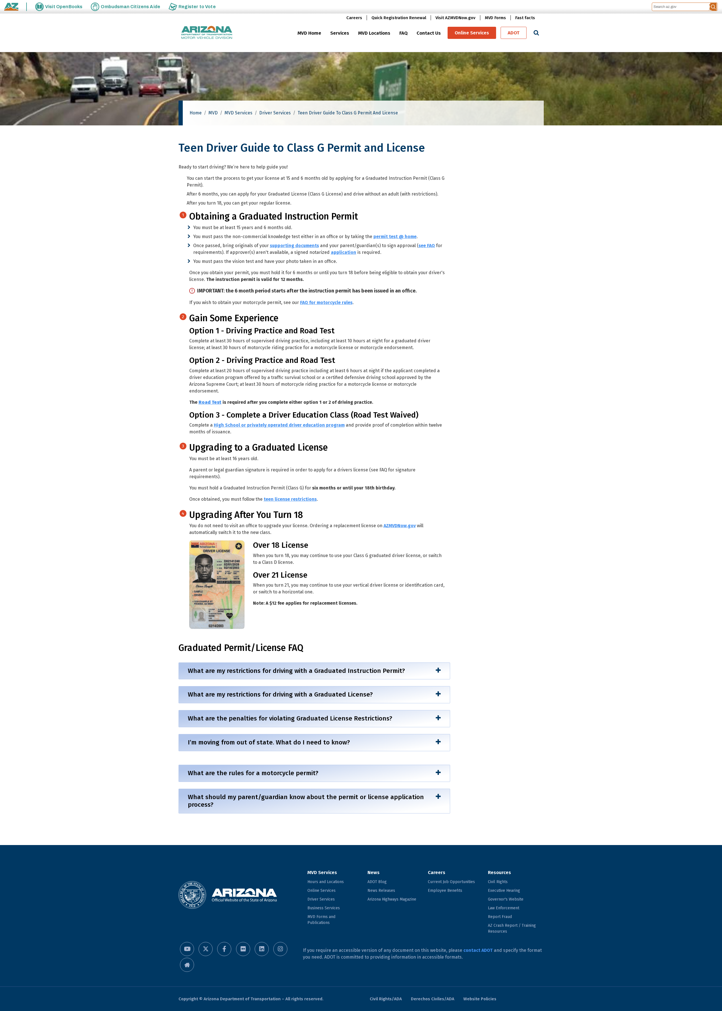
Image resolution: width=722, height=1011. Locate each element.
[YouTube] (187, 949)
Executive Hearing (504, 890)
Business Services (323, 908)
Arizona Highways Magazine (391, 899)
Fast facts (525, 17)
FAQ (403, 33)
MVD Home (309, 33)
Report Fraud (500, 916)
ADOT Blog (377, 881)
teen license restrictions (290, 499)
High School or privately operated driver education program (279, 425)
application (343, 252)
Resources (499, 872)
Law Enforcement (503, 908)
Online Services (472, 33)
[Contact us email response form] (187, 965)
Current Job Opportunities (451, 881)
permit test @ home (395, 236)
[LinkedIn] (262, 949)
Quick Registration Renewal (398, 17)
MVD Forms (495, 17)
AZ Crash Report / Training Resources (512, 928)
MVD (213, 113)
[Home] (207, 32)
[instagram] (280, 949)
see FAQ (427, 245)
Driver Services (275, 113)
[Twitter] (206, 949)
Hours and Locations (325, 881)
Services (339, 33)
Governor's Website (505, 899)
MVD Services (238, 113)
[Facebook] (224, 949)
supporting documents (294, 245)
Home (196, 113)
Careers (354, 17)
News (373, 872)
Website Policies (479, 998)
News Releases (381, 890)
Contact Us (429, 33)
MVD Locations (374, 33)
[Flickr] (243, 949)
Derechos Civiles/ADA (432, 998)
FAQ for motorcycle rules (326, 302)
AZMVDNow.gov (400, 525)
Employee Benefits (445, 890)
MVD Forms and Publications (321, 919)
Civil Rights (498, 881)
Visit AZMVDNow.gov (455, 17)
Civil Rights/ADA (386, 998)
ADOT (514, 33)
